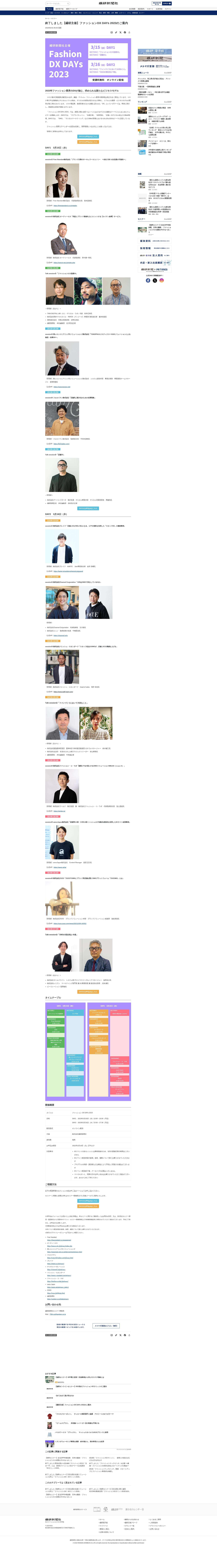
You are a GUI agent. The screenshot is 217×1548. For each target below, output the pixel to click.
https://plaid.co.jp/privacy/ (55, 1264)
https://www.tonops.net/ (62, 387)
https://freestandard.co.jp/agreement (59, 1240)
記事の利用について (107, 1532)
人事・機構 (114, 13)
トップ (47, 13)
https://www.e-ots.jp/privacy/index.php (59, 1246)
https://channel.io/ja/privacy (56, 1269)
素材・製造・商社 (76, 13)
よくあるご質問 (155, 1519)
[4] (142, 143)
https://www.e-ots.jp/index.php (64, 262)
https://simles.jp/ (59, 811)
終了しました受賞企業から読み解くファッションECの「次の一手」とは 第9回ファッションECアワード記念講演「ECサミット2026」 (66, 1465)
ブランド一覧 (129, 1526)
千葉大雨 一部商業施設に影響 (149, 86)
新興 (104, 13)
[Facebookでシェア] (125, 32)
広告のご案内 (129, 1529)
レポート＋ (122, 13)
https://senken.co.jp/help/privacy (58, 1299)
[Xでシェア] (120, 32)
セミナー (141, 13)
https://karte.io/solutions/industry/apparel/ (68, 571)
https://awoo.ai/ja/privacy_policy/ (58, 1287)
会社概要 (132, 9)
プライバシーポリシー (158, 1526)
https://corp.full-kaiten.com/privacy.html (60, 1258)
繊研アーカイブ (71, 9)
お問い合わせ (154, 1529)
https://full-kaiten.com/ (61, 444)
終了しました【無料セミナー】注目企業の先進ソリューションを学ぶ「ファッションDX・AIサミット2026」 (65, 1476)
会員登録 (159, 9)
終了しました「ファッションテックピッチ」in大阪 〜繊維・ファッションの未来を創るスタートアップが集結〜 (109, 1464)
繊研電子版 (60, 9)
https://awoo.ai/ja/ (60, 867)
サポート (150, 9)
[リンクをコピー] (116, 32)
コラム (129, 13)
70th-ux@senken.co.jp (58, 1314)
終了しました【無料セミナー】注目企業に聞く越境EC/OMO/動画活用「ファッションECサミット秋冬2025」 (109, 1490)
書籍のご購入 (104, 1529)
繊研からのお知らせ (132, 1519)
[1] (142, 110)
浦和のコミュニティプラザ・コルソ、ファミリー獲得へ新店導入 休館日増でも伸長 (160, 119)
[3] (142, 132)
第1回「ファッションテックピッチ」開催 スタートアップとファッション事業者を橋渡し (109, 1470)
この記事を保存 (51, 32)
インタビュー (65, 13)
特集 (108, 13)
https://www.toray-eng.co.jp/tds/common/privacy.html (64, 1252)
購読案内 (141, 9)
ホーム (47, 18)
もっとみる (167, 72)
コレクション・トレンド (90, 13)
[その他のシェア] (129, 32)
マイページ (104, 1526)
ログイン (168, 9)
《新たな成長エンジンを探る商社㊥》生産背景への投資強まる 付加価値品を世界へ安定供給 (160, 209)
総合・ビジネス (55, 13)
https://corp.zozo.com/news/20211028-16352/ (70, 923)
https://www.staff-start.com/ (63, 692)
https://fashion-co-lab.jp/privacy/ (57, 1281)
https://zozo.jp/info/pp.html (56, 1293)
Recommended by (121, 1449)
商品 (100, 13)
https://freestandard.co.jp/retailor (65, 205)
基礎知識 (135, 13)
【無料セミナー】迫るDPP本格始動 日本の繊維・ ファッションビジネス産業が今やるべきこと (66, 1459)
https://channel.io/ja (61, 635)
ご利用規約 (154, 1523)
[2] (142, 120)
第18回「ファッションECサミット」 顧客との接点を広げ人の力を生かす (109, 1459)
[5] (142, 152)
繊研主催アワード (131, 1523)
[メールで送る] (111, 32)
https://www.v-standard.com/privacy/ (59, 1275)
